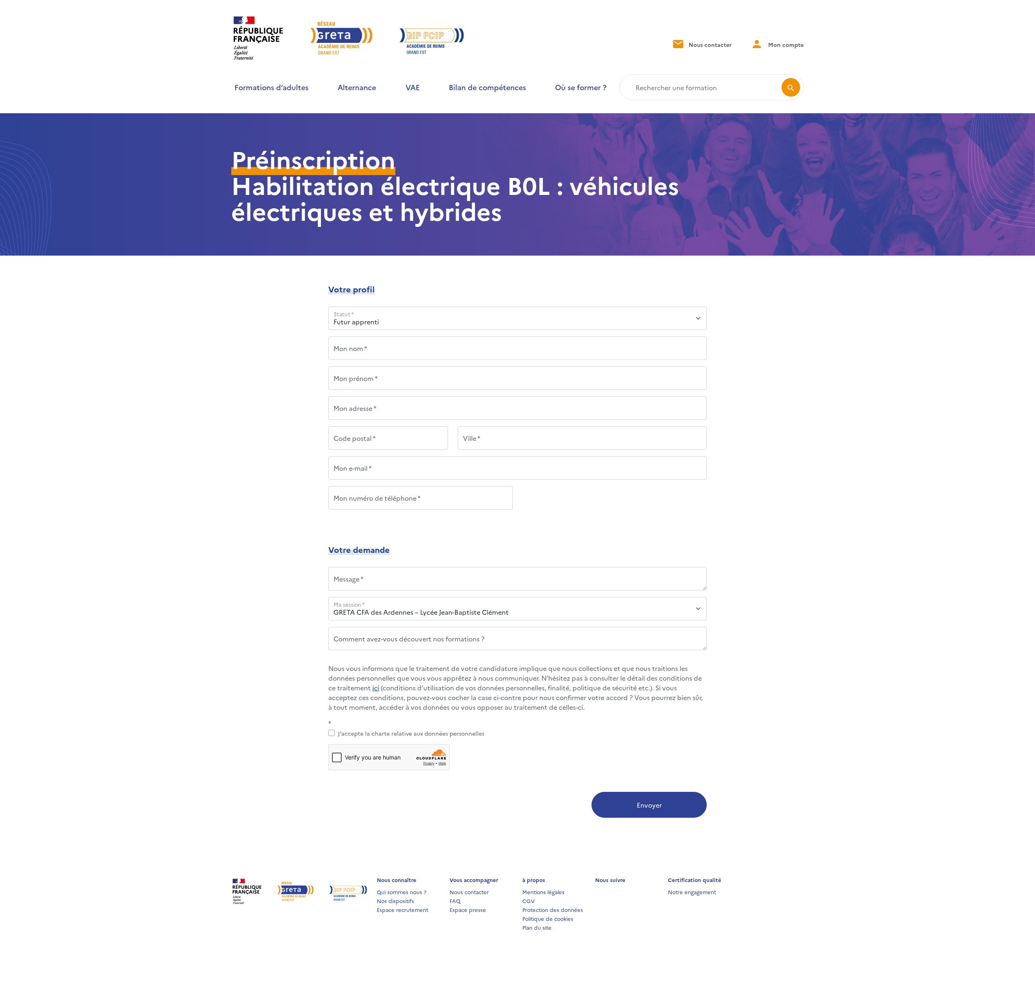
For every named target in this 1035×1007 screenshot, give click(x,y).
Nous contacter (709, 44)
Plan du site (536, 927)
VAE (413, 87)
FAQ (455, 900)
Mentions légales (543, 891)
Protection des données (552, 909)
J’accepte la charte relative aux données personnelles (411, 733)
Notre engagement (692, 891)
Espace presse (468, 909)
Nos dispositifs (395, 900)
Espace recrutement (402, 909)
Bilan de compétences (487, 87)
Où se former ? (580, 87)
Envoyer (649, 804)
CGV (528, 900)
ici (375, 687)
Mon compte (785, 44)
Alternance (357, 87)
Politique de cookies (547, 918)
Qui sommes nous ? (402, 891)
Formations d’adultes (271, 87)
